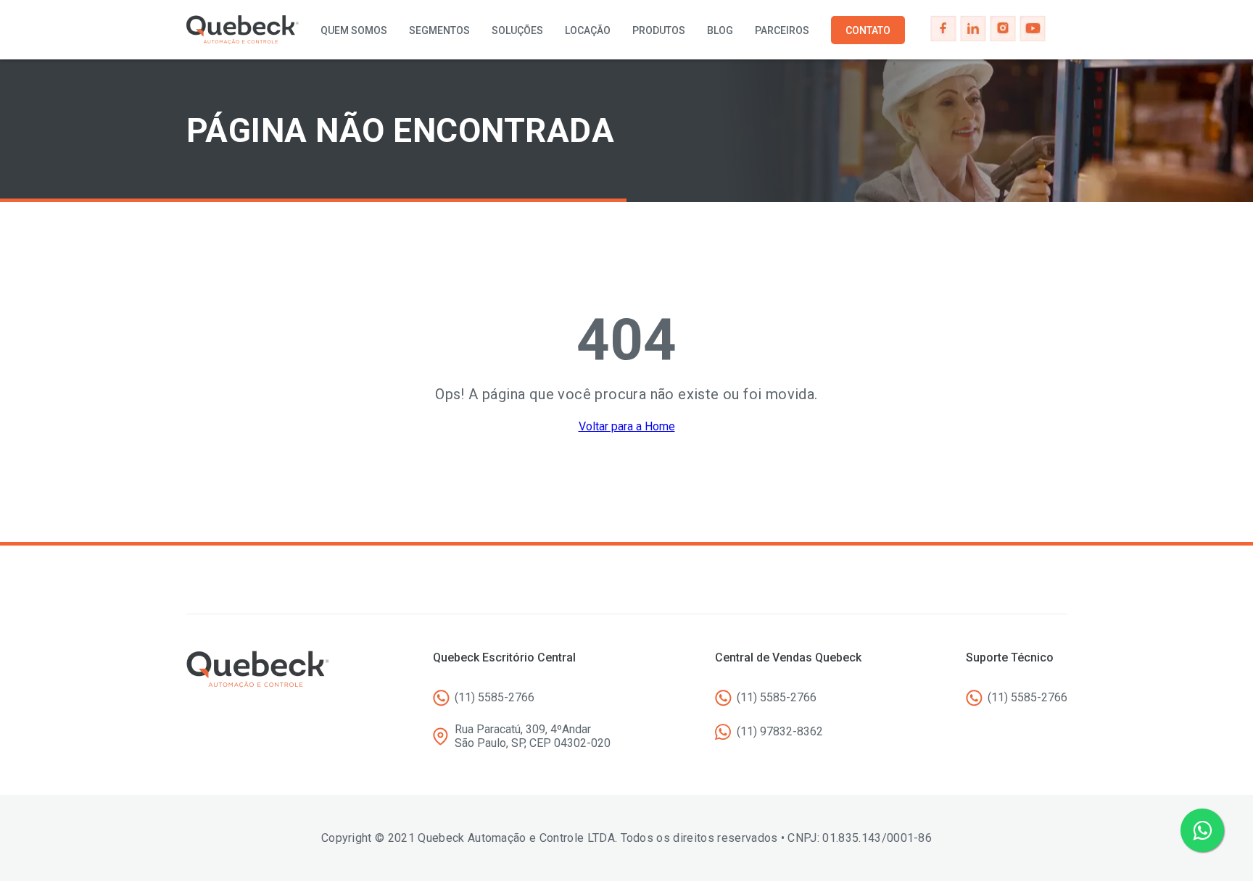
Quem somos (354, 30)
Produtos (658, 30)
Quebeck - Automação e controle (242, 29)
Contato (867, 30)
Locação (588, 30)
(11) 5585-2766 (494, 697)
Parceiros (782, 30)
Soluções (517, 30)
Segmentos (439, 30)
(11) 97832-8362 (780, 731)
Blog (720, 30)
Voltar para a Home (627, 426)
